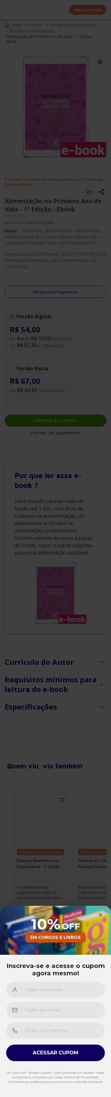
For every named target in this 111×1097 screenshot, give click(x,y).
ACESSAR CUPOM (55, 1053)
